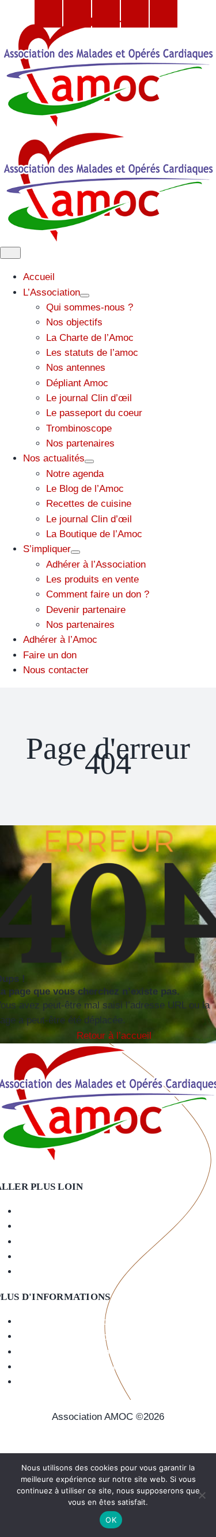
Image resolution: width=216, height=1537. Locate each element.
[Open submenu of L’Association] (84, 295)
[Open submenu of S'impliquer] (75, 552)
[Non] (201, 1495)
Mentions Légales (108, 1431)
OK (110, 1519)
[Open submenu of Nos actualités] (89, 461)
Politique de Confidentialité (108, 1447)
